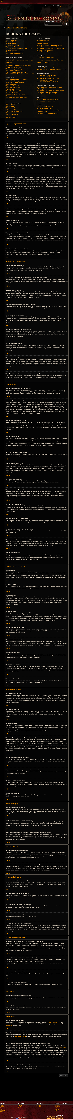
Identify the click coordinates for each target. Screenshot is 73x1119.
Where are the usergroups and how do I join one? (49, 45)
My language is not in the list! (13, 67)
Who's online (3, 1108)
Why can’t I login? (10, 47)
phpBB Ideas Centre (20, 1036)
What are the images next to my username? (17, 69)
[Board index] (38, 14)
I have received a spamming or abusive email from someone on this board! (50, 61)
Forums (2, 1106)
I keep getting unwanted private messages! (48, 59)
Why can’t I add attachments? (13, 90)
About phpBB (9, 1025)
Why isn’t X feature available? (45, 108)
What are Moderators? (43, 42)
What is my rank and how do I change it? (16, 72)
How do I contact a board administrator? (47, 113)
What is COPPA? (10, 42)
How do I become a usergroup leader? (47, 47)
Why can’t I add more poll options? (14, 86)
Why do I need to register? (12, 40)
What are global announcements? (14, 111)
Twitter (56, 1108)
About (1, 1111)
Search (65, 24)
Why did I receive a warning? (13, 92)
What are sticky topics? (12, 114)
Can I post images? (11, 109)
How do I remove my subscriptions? (46, 94)
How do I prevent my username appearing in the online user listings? (20, 61)
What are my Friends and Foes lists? (46, 68)
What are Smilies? (10, 108)
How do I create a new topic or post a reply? (17, 79)
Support (57, 1105)
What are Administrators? (43, 40)
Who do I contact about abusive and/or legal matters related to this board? (50, 110)
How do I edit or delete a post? (13, 81)
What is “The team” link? (43, 51)
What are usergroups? (42, 43)
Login (19, 1106)
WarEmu (38, 1106)
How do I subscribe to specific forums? (47, 92)
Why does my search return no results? (47, 77)
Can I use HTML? (10, 106)
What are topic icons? (11, 117)
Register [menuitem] (61, 6)
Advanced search (50, 21)
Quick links (49, 6)
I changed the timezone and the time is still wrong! (19, 65)
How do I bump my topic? (12, 99)
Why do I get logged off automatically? (15, 51)
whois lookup (62, 1047)
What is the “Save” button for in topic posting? (17, 95)
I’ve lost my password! (11, 50)
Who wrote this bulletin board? (45, 106)
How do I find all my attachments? (46, 101)
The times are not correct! (12, 64)
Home (1, 1105)
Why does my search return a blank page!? (48, 78)
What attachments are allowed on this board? (48, 99)
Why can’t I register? (11, 43)
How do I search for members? (45, 80)
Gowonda (38, 1105)
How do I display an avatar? (13, 70)
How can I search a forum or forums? (46, 75)
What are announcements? (12, 112)
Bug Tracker (3, 1110)
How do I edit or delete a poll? (13, 87)
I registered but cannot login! (13, 45)
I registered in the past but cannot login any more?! (19, 48)
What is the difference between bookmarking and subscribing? (49, 88)
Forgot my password (23, 1108)
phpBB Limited (53, 1022)
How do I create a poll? (11, 84)
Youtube (57, 1109)
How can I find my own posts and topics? (47, 81)
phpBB (61, 320)
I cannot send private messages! (45, 57)
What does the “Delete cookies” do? (15, 53)
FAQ (56, 6)
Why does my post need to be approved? (16, 97)
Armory (1, 1109)
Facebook (57, 1106)
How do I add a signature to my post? (15, 82)
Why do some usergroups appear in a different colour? (51, 48)
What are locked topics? (12, 116)
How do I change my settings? (13, 59)
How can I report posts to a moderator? (16, 94)
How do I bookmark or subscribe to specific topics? (50, 90)
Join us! (2, 1113)
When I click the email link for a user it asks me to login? (20, 73)
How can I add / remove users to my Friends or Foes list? (52, 69)
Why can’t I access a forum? (13, 89)
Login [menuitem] (66, 6)
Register (20, 1105)
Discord (56, 1110)
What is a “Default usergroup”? (45, 50)
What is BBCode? (10, 104)
